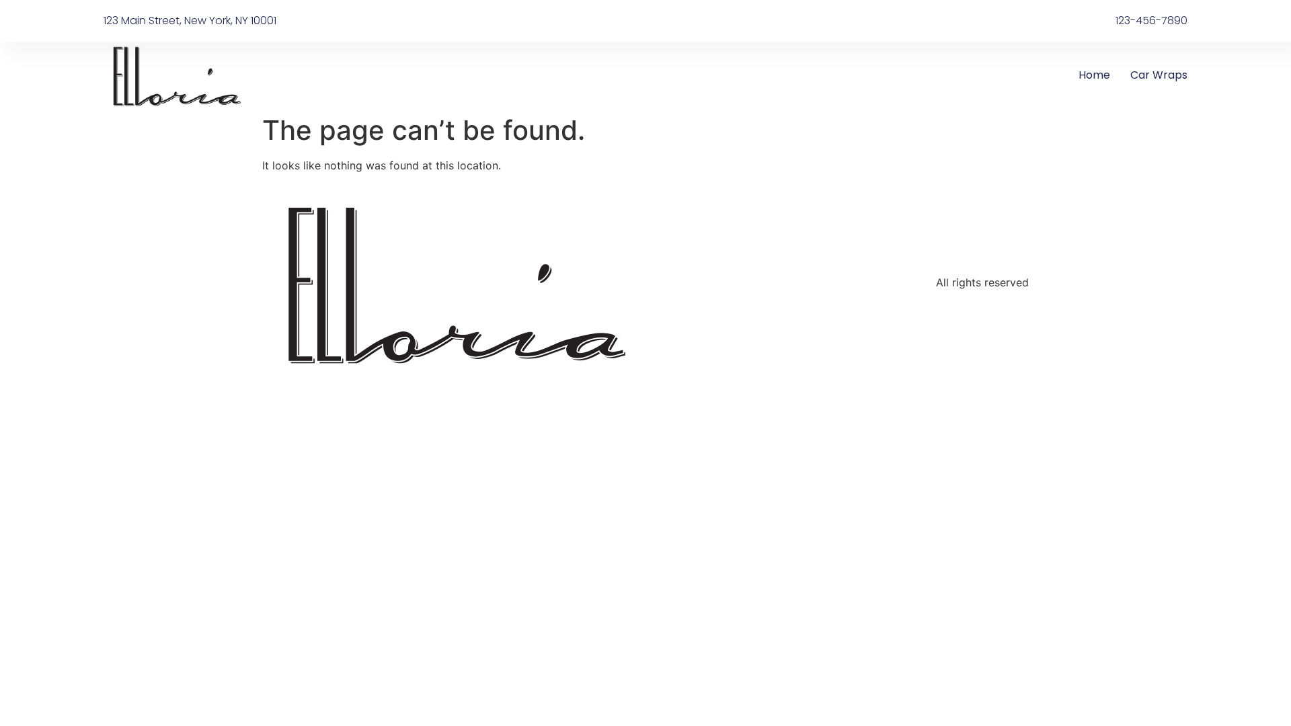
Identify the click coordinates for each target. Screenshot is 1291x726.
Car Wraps (1158, 75)
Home (1094, 75)
